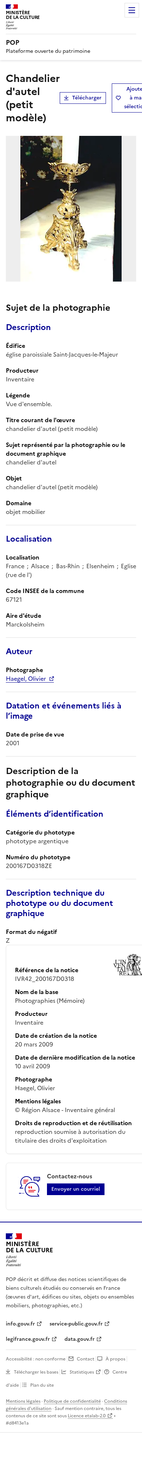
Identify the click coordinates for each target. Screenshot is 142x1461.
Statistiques (82, 1372)
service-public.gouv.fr (76, 1324)
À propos (115, 1359)
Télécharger (87, 98)
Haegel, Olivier (26, 678)
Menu (132, 10)
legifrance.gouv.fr (28, 1339)
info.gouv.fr (20, 1324)
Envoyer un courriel (75, 1189)
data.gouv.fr (79, 1339)
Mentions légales (23, 1401)
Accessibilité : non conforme (36, 1359)
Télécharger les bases (36, 1372)
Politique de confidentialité (72, 1401)
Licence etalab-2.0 (87, 1416)
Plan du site (42, 1385)
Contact (85, 1359)
